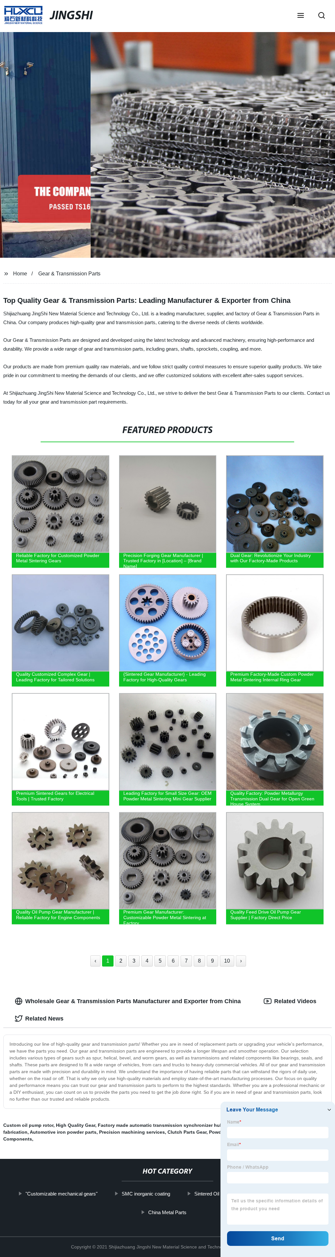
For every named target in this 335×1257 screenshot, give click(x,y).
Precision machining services (132, 1132)
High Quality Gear (75, 1125)
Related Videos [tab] (295, 1001)
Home (20, 273)
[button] (300, 16)
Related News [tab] (44, 1018)
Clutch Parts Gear (187, 1132)
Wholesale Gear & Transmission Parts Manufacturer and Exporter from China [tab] (133, 1001)
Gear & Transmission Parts (69, 273)
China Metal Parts (167, 1212)
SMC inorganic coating (146, 1193)
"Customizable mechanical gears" (61, 1193)
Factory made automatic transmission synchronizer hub (160, 1125)
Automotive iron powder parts (63, 1132)
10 (227, 961)
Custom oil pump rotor (28, 1125)
